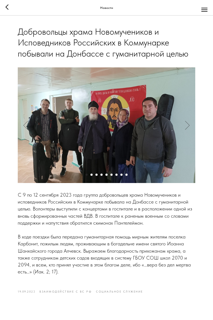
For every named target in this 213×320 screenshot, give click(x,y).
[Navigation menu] (204, 10)
